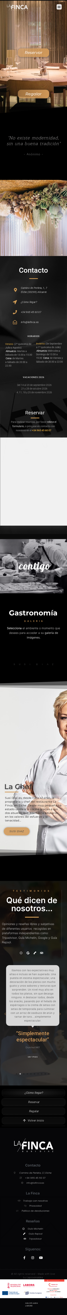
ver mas (33, 1012)
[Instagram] (32, 1257)
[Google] (27, 952)
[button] (59, 6)
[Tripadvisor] (41, 952)
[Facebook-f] (24, 1257)
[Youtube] (41, 1257)
